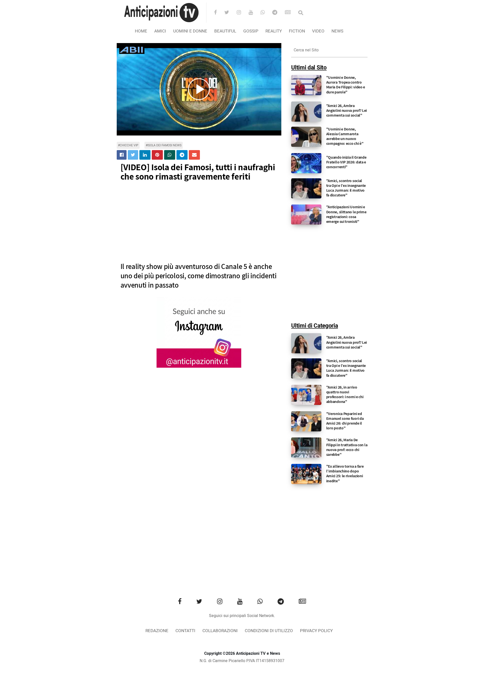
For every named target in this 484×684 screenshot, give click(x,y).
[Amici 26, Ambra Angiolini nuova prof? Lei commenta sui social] (306, 111)
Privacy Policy (316, 631)
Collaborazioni (220, 631)
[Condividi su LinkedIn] (144, 155)
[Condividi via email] (194, 155)
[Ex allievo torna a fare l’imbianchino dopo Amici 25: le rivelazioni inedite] (306, 474)
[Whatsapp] (265, 13)
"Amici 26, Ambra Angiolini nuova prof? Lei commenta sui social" (346, 110)
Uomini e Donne (190, 31)
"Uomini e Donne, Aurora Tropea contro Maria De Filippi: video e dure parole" (345, 85)
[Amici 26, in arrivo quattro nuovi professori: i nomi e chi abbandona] (306, 395)
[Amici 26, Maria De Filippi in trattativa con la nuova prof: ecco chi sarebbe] (306, 447)
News (337, 31)
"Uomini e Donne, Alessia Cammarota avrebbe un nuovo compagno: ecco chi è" (345, 136)
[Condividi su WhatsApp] (169, 155)
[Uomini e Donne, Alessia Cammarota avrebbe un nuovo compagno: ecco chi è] (306, 136)
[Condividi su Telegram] (182, 155)
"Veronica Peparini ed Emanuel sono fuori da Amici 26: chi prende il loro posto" (345, 421)
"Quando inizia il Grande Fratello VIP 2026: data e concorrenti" (346, 162)
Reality (273, 31)
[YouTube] (254, 13)
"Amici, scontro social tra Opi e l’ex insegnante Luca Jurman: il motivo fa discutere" (346, 188)
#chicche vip (128, 145)
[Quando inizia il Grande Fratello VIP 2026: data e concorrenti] (306, 163)
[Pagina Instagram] (199, 332)
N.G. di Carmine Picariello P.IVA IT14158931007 (242, 661)
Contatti (185, 631)
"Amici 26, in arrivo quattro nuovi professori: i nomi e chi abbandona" (345, 394)
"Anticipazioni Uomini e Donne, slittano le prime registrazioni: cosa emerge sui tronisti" (346, 214)
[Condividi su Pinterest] (157, 155)
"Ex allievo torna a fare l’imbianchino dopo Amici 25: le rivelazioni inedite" (345, 474)
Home (141, 31)
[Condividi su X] (133, 155)
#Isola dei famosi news (164, 145)
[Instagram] (242, 13)
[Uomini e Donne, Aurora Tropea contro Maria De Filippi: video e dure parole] (306, 85)
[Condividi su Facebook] (122, 155)
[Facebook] (218, 13)
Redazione (156, 631)
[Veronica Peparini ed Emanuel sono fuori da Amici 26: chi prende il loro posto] (306, 421)
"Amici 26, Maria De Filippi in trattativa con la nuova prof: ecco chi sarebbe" (347, 447)
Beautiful (225, 31)
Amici (160, 31)
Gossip (250, 31)
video (318, 31)
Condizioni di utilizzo (269, 631)
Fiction (297, 31)
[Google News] (291, 13)
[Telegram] (278, 13)
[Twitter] (230, 13)
